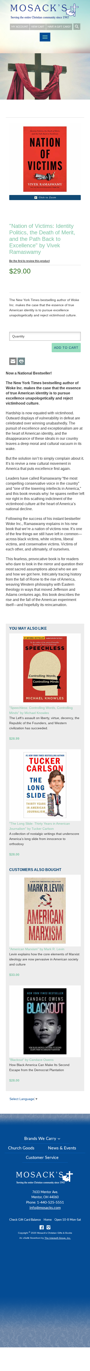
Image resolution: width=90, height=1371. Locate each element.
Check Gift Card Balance (25, 1219)
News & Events (62, 1148)
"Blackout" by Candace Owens (31, 1060)
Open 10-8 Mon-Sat (67, 1219)
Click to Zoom (47, 197)
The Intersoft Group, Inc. (58, 1238)
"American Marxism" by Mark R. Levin (36, 949)
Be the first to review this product (29, 261)
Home (48, 1219)
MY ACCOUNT (19, 26)
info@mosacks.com (45, 1208)
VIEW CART (38, 26)
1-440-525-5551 (50, 1202)
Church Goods (21, 1148)
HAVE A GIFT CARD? (59, 26)
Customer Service (42, 1158)
